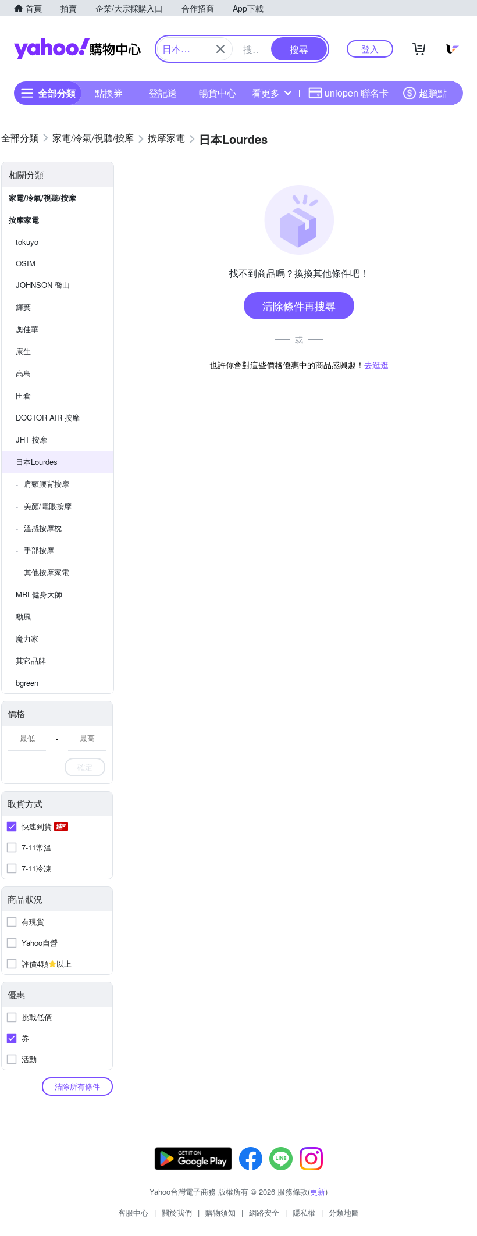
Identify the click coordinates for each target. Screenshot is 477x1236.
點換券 (109, 92)
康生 (23, 351)
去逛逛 (376, 365)
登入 (370, 48)
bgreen (27, 682)
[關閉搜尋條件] (220, 49)
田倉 (23, 395)
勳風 (23, 616)
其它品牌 (31, 660)
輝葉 (23, 306)
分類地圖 (344, 1212)
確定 (84, 766)
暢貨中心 (217, 92)
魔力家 (27, 638)
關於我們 (177, 1212)
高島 (23, 373)
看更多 (266, 92)
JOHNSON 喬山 (43, 284)
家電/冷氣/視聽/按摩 (42, 197)
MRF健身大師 (39, 594)
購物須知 (220, 1212)
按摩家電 (24, 219)
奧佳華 (27, 328)
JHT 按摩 (31, 439)
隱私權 (304, 1212)
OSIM (25, 263)
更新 (317, 1191)
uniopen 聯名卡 (357, 92)
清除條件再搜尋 (299, 305)
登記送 (163, 92)
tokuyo (27, 241)
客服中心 (133, 1212)
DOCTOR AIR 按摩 (48, 417)
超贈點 (433, 92)
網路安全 (264, 1212)
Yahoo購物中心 (77, 49)
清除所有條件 (77, 1086)
